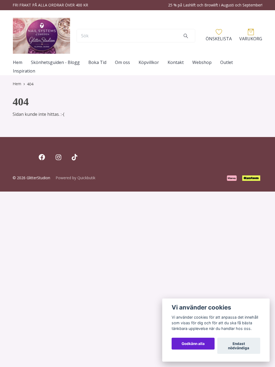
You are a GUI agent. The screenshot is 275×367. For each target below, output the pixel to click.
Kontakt (176, 62)
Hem (17, 62)
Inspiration (24, 71)
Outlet (226, 62)
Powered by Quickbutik (75, 177)
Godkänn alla (193, 343)
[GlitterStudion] (41, 36)
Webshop (202, 62)
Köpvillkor (149, 62)
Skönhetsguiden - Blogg (55, 62)
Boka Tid (97, 62)
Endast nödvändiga (238, 345)
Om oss (122, 62)
